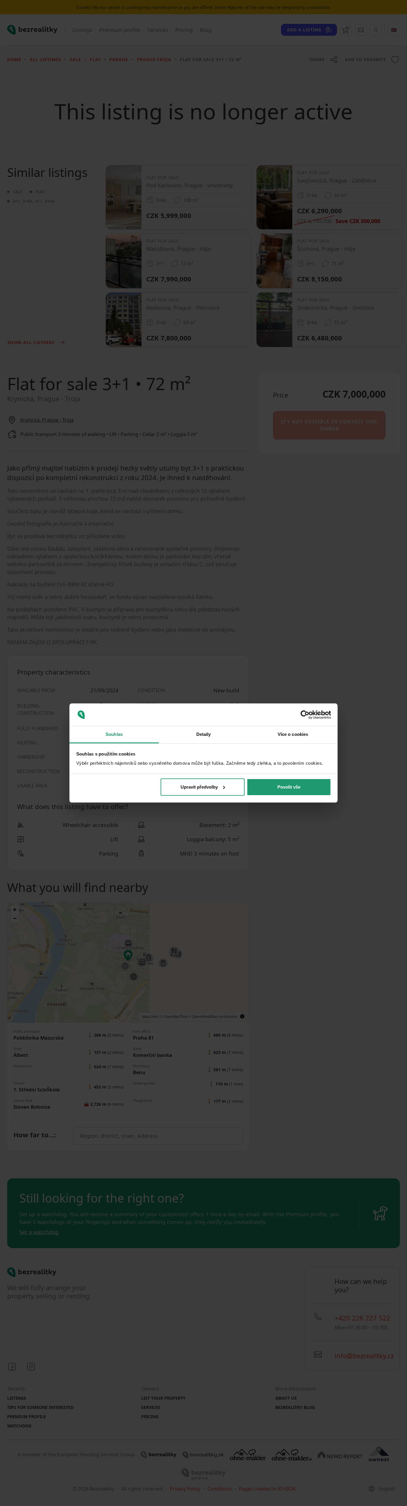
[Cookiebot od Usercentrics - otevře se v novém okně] (305, 714)
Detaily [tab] (203, 734)
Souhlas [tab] (114, 734)
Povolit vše (288, 786)
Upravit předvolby (199, 786)
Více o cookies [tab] (293, 734)
